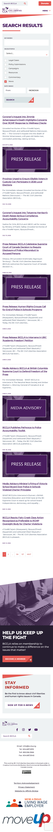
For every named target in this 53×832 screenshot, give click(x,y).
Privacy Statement (26, 787)
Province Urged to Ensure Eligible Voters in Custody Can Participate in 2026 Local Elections (25, 181)
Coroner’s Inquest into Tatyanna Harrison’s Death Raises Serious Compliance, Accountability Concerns (25, 215)
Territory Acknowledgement (26, 783)
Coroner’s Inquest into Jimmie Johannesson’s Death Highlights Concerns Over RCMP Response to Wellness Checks (24, 119)
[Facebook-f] (17, 730)
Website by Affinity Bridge (26, 791)
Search (10, 100)
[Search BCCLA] (11, 3)
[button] (37, 11)
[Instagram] (23, 730)
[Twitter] (30, 730)
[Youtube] (36, 730)
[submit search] (25, 3)
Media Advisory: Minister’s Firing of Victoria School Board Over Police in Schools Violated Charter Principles (24, 486)
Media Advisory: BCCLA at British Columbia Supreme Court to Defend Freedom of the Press (25, 371)
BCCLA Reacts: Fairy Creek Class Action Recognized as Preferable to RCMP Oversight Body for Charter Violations (23, 520)
